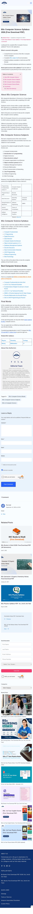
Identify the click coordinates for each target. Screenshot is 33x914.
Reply (4, 514)
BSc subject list (14, 58)
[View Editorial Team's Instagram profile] (15, 362)
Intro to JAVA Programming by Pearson (14, 297)
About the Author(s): (11, 88)
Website (3, 455)
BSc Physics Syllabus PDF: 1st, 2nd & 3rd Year (16, 603)
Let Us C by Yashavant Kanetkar (13, 284)
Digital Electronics (9, 236)
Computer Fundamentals (11, 232)
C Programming (8, 234)
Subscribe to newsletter (8, 470)
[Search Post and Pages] (28, 3)
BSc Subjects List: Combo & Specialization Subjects (13, 716)
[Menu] (31, 3)
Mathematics (13, 343)
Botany (4, 343)
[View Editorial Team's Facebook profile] (11, 362)
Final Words (7, 86)
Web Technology (8, 256)
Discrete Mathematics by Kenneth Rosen (15, 295)
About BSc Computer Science (11, 77)
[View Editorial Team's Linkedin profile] (21, 362)
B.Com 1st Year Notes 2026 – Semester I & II (12, 784)
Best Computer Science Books (12, 84)
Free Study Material (25, 39)
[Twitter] (4, 866)
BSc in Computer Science (9, 403)
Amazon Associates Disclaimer (10, 900)
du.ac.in (19, 217)
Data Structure (8, 238)
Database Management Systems (13, 245)
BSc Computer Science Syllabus (12, 82)
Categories (4, 684)
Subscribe (16, 670)
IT (23, 343)
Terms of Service (6, 897)
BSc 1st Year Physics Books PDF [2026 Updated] (13, 842)
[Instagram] (7, 866)
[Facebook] (2, 866)
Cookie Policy (5, 903)
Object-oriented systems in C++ (12, 243)
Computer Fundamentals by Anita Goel (14, 282)
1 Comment (4, 41)
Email (2, 447)
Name (2, 439)
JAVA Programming (9, 252)
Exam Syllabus (16, 39)
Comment (3, 422)
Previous (9, 619)
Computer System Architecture (12, 241)
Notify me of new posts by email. (9, 464)
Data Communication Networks (12, 250)
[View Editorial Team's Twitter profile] (18, 362)
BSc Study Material (7, 39)
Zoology (25, 340)
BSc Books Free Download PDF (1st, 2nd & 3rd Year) (14, 803)
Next (5, 628)
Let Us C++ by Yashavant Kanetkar (13, 291)
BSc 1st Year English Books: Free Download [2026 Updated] (15, 823)
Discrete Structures (9, 247)
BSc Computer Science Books (17, 396)
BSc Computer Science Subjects (12, 79)
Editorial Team (6, 37)
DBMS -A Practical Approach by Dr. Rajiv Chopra (17, 293)
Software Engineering (10, 254)
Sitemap (3, 893)
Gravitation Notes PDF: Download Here (14, 616)
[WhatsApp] (9, 866)
